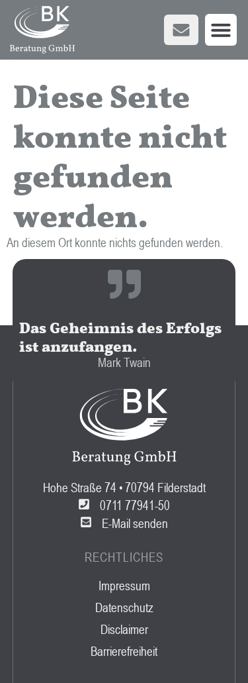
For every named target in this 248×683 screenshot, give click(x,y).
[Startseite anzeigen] (42, 29)
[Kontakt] (181, 30)
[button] (221, 30)
